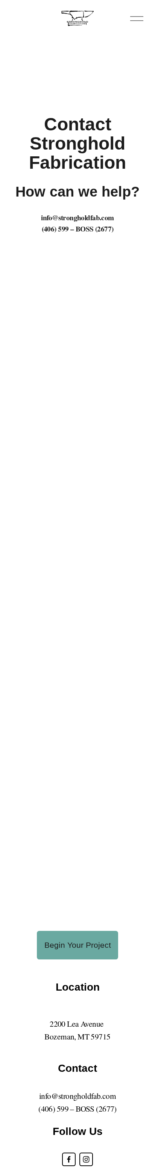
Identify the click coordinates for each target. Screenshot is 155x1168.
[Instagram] (86, 1159)
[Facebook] (69, 1159)
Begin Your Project (77, 945)
